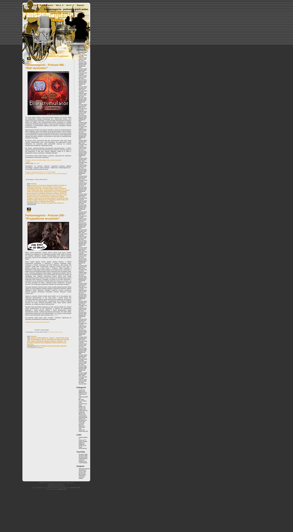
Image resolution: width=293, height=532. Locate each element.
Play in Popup (58, 332)
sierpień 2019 (82, 177)
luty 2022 (81, 132)
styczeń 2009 (82, 366)
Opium (80, 447)
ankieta (81, 390)
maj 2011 (81, 324)
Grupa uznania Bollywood (83, 442)
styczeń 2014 (82, 276)
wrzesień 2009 (83, 355)
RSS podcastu (83, 448)
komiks (81, 408)
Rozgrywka (82, 475)
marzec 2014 (82, 274)
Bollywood (81, 392)
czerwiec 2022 (83, 126)
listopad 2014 (82, 261)
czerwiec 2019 (83, 180)
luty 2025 (81, 78)
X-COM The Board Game (47, 201)
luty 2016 (81, 239)
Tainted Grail (38, 198)
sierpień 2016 (82, 231)
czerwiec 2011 (83, 323)
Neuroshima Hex (32, 193)
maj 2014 (81, 271)
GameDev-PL (82, 470)
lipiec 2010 (82, 340)
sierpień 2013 (82, 285)
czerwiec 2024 (83, 91)
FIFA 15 (43, 339)
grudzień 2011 (83, 313)
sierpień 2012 (82, 302)
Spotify (53, 172)
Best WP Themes (75, 487)
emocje (56, 315)
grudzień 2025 (83, 63)
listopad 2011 (82, 315)
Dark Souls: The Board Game (44, 188)
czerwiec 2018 (83, 198)
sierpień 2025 (82, 70)
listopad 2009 (82, 351)
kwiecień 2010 (83, 344)
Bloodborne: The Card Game (43, 187)
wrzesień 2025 (83, 69)
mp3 (35, 163)
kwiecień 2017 (83, 219)
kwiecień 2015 (83, 254)
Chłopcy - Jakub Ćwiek (56, 338)
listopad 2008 (82, 368)
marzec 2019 (82, 184)
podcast (56, 193)
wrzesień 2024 (83, 86)
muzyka (81, 414)
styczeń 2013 (82, 294)
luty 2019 (81, 186)
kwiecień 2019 (83, 183)
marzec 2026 (82, 59)
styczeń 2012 (82, 312)
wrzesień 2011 (83, 319)
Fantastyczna (82, 394)
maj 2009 (81, 360)
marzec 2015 (82, 256)
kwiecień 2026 (83, 58)
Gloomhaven (48, 192)
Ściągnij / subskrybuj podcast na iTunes (37, 172)
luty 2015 (81, 257)
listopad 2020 (82, 154)
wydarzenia (82, 431)
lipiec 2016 (82, 232)
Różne (80, 421)
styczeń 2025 (82, 80)
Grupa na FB (82, 440)
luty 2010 (81, 346)
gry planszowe (52, 203)
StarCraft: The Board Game (41, 196)
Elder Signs (39, 190)
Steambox (60, 341)
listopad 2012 (82, 297)
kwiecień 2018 (83, 201)
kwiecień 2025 (83, 75)
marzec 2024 (82, 95)
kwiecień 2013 (83, 290)
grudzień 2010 (83, 331)
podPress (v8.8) (62, 489)
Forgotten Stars (60, 190)
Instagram (64, 173)
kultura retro (82, 410)
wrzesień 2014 (83, 265)
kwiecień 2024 (83, 93)
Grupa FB (57, 173)
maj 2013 (81, 289)
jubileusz (81, 406)
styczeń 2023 (82, 115)
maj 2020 (81, 163)
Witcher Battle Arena (59, 343)
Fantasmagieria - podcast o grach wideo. (66, 9)
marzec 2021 (82, 148)
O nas (34, 5)
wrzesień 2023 (83, 104)
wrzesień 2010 (83, 337)
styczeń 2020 (82, 169)
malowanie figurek (82, 412)
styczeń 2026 (82, 62)
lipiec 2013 (82, 286)
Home (27, 5)
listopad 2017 (82, 208)
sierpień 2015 (82, 249)
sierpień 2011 (82, 320)
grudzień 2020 (83, 152)
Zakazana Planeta (81, 477)
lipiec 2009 (82, 357)
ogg (38, 163)
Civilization (30, 188)
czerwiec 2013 (83, 287)
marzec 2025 (82, 77)
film (48, 346)
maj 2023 (81, 110)
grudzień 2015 (83, 242)
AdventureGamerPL (84, 468)
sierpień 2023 (82, 106)
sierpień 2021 (82, 141)
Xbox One (30, 344)
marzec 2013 (82, 291)
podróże (81, 419)
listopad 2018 (82, 190)
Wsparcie (80, 5)
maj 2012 (81, 307)
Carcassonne (57, 187)
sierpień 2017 (82, 213)
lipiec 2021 (82, 143)
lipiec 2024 (82, 89)
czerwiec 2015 (83, 252)
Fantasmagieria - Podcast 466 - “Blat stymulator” (45, 66)
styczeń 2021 (82, 151)
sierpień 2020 (82, 159)
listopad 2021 (82, 136)
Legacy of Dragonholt (60, 192)
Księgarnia (82, 444)
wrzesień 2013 (83, 283)
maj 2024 (81, 92)
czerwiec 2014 (83, 269)
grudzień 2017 (83, 206)
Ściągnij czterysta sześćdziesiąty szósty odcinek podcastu (43, 160)
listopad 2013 (82, 279)
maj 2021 (81, 146)
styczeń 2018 (82, 205)
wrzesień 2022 (83, 122)
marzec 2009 (82, 363)
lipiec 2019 (82, 179)
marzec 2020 (82, 166)
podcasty (60, 203)
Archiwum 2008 (83, 454)
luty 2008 (81, 382)
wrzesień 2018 (83, 194)
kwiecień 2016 (83, 236)
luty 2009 (81, 364)
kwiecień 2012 (83, 308)
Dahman (34, 184)
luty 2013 (81, 293)
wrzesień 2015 (83, 247)
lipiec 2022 (82, 125)
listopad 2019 (82, 172)
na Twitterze (49, 173)
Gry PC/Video (42, 203)
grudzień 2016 (83, 224)
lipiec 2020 (82, 161)
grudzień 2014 (83, 260)
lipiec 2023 (82, 107)
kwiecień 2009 (83, 362)
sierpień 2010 (82, 338)
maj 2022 (81, 128)
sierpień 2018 (82, 195)
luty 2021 (81, 150)
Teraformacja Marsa (49, 198)
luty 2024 (81, 96)
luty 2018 (81, 203)
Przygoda (81, 420)
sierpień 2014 (82, 267)
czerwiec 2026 (83, 55)
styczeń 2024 (82, 97)
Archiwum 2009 (83, 455)
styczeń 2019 (82, 187)
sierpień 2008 (82, 374)
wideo (80, 430)
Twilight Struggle (32, 200)
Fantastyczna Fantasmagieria (83, 462)
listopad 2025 (82, 64)
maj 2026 (81, 56)
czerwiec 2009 (83, 359)
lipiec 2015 (82, 250)
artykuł (81, 391)
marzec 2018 (82, 202)
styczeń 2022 (82, 133)
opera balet (82, 416)
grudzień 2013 (83, 278)
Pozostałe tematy (46, 5)
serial (80, 423)
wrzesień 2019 (83, 176)
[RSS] (87, 44)
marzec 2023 (82, 113)
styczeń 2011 (82, 330)
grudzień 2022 (83, 117)
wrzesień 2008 (83, 373)
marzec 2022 (82, 130)
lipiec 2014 (82, 268)
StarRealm (54, 196)
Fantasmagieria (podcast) (83, 459)
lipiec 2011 (81, 322)
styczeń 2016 (82, 241)
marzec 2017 (82, 220)
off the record (82, 445)
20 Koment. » (40, 347)
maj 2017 (81, 217)
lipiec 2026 (82, 53)
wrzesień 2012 (83, 301)
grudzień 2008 (83, 367)
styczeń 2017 (82, 223)
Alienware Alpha (35, 338)
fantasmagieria (49, 190)
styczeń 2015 (82, 258)
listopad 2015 (82, 243)
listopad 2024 (82, 82)
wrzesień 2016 (83, 230)
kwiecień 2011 (83, 326)
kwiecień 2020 (83, 165)
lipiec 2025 (82, 71)
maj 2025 (81, 74)
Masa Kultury (82, 474)
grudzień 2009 (83, 349)
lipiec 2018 (82, 197)
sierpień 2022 (82, 124)
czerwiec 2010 (83, 341)
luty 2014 (81, 275)
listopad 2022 (82, 118)
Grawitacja (50, 339)
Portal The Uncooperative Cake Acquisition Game (47, 194)
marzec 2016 (82, 238)
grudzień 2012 (83, 296)
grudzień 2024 (83, 81)
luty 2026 (81, 60)
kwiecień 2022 (83, 129)
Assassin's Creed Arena (38, 185)
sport (80, 424)
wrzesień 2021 (83, 140)
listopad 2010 (82, 333)
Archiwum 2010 (83, 457)
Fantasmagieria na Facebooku (34, 173)
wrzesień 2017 (83, 212)
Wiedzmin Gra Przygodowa (47, 200)
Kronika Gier (82, 473)
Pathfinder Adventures (46, 193)
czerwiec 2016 (83, 234)
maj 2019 (81, 181)
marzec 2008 (82, 381)
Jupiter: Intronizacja (37, 341)
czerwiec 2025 (83, 73)
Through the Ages (62, 198)
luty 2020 (81, 168)
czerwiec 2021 (83, 144)
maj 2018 (81, 199)
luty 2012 (81, 311)
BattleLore (45, 338)
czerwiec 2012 (83, 305)
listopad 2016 (82, 225)
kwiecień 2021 (83, 147)
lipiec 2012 (82, 304)
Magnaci (47, 341)
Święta (80, 425)
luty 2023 (81, 114)
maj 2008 (81, 378)
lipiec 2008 (82, 375)
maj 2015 (81, 253)
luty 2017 (81, 221)
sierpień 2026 (82, 52)
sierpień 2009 (82, 356)
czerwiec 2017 (83, 216)
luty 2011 (81, 329)
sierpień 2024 (82, 88)
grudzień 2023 (83, 99)
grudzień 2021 (83, 135)
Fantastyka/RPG (83, 397)
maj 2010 (81, 342)
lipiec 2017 (82, 214)
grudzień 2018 (83, 188)
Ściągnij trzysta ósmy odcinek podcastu (37, 322)
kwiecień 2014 (83, 272)
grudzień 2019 (83, 170)
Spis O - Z (70, 5)
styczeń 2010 (82, 348)
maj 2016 (81, 235)
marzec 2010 (82, 345)
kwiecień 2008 (83, 379)
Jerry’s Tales (82, 471)
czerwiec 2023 (83, 108)
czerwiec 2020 (83, 162)
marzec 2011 (82, 327)
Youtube (27, 162)
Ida (56, 339)
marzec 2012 (82, 309)
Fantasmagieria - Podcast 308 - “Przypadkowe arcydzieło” (45, 217)
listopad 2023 (82, 100)
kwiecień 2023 (83, 111)
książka (81, 409)
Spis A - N (59, 5)
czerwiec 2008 (83, 377)
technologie (31, 347)
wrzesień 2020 (83, 158)
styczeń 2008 (82, 384)
